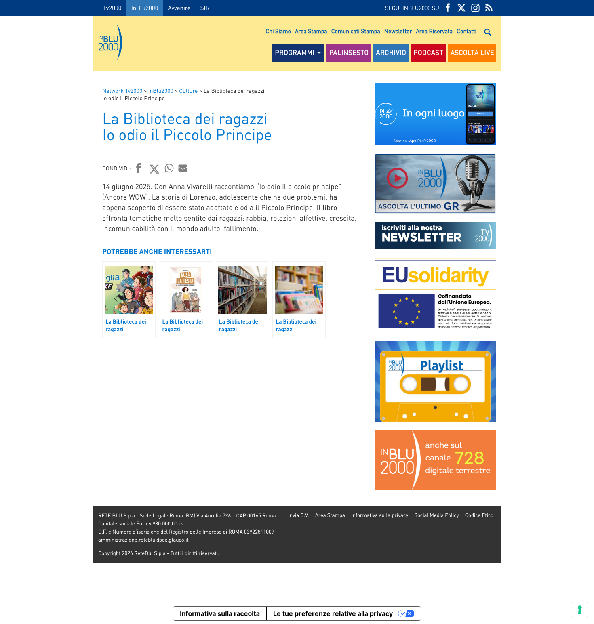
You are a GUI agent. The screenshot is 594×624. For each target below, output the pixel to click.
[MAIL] (183, 168)
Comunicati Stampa (355, 31)
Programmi (294, 52)
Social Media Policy (436, 515)
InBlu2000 (144, 8)
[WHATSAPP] (169, 168)
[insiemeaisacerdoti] (46, 317)
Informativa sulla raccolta (220, 613)
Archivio (391, 52)
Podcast (428, 52)
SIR (205, 8)
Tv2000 (112, 8)
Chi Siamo (278, 31)
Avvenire (179, 8)
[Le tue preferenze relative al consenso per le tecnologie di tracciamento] (580, 610)
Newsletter (398, 31)
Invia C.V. (298, 515)
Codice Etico (479, 515)
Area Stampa (311, 31)
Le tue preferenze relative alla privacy (333, 613)
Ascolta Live (472, 52)
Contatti (466, 31)
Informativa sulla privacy (379, 515)
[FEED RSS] (489, 8)
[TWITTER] (461, 8)
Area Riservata (434, 31)
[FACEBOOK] (448, 8)
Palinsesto (349, 52)
